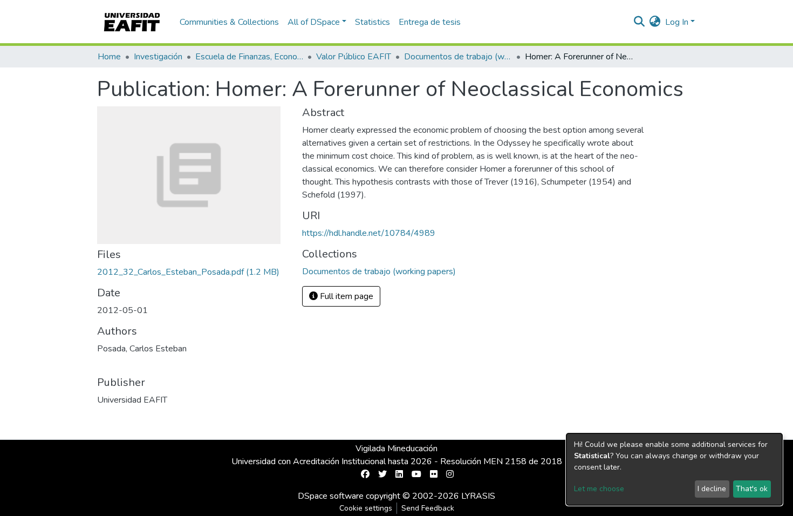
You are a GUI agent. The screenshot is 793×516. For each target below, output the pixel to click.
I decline (712, 489)
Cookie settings (365, 508)
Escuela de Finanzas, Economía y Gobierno (249, 57)
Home (109, 57)
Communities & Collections (229, 22)
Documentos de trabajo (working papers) (458, 57)
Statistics (372, 22)
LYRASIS (478, 496)
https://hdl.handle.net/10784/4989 (368, 233)
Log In (676, 22)
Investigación (158, 57)
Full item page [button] (345, 296)
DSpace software (331, 496)
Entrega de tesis (430, 22)
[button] (655, 22)
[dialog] (674, 469)
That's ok (752, 489)
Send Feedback (427, 508)
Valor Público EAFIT (353, 57)
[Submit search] (639, 22)
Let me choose (599, 489)
